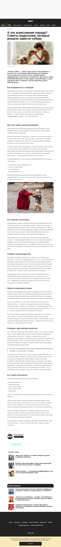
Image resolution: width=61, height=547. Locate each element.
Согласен (30, 543)
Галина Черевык (19, 434)
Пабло (50, 522)
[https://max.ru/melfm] (43, 517)
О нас (10, 522)
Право (10, 29)
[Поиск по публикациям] (1, 21)
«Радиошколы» (13, 77)
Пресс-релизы (33, 522)
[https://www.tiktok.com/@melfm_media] (30, 517)
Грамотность (27, 25)
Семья (3, 25)
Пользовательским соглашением (38, 538)
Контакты (17, 522)
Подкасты (43, 522)
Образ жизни (17, 25)
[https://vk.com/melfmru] (26, 517)
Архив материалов (37, 525)
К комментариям (16, 444)
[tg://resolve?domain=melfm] (18, 517)
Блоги (54, 25)
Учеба (9, 25)
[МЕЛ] (30, 21)
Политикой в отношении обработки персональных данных (36, 540)
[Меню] (58, 21)
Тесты (36, 25)
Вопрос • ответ (45, 25)
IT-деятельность (23, 525)
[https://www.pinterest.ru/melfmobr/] (34, 517)
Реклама (25, 522)
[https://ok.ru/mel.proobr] (39, 517)
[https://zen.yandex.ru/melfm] (22, 517)
